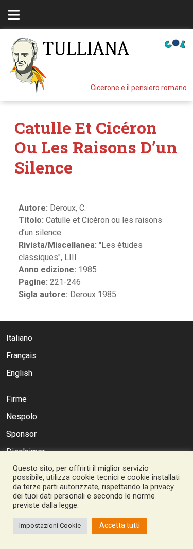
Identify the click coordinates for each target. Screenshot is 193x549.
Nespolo (21, 416)
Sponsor (21, 434)
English (19, 373)
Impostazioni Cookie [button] (50, 525)
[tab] (14, 14)
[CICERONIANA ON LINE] (175, 43)
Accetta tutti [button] (119, 525)
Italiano (19, 338)
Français (21, 356)
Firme (16, 399)
